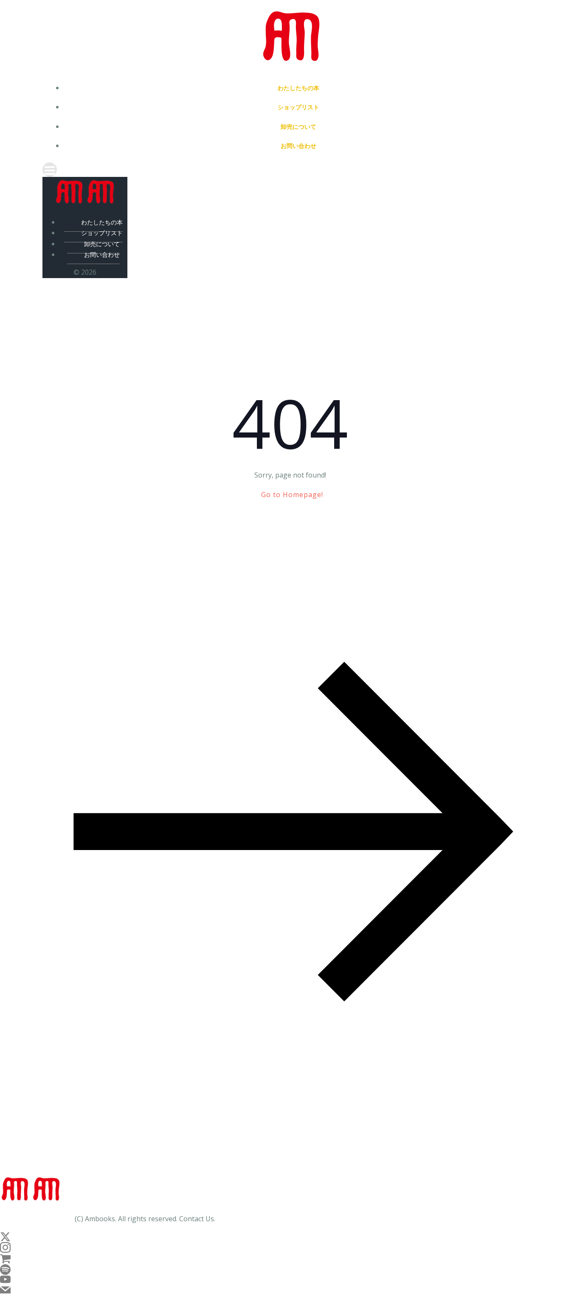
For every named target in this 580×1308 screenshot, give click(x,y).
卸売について (298, 126)
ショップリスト (298, 107)
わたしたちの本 (298, 88)
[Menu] (290, 169)
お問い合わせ (298, 146)
